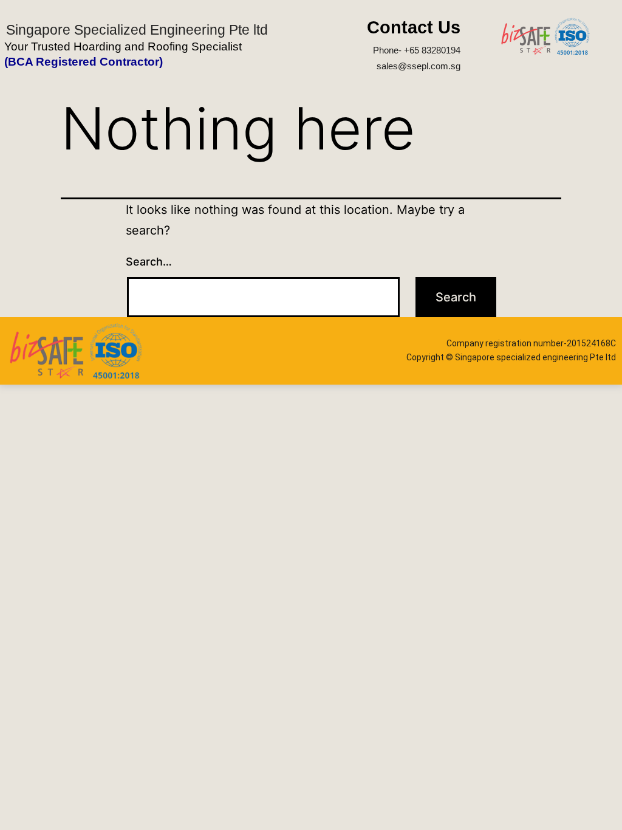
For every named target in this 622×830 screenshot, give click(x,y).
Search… (149, 261)
